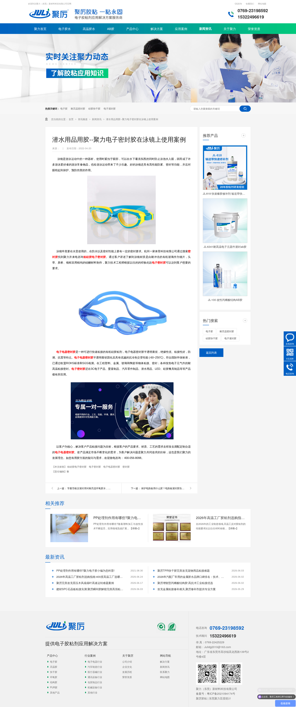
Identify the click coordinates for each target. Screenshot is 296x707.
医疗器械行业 (95, 672)
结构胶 (53, 682)
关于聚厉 (127, 655)
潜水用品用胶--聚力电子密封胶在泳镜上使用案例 (132, 119)
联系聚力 (165, 672)
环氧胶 (53, 677)
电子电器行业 (95, 661)
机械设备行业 (95, 687)
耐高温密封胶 (78, 108)
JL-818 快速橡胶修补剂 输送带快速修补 (225, 194)
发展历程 (127, 672)
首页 (71, 119)
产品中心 (132, 28)
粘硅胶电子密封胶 (94, 256)
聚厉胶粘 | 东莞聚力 (208, 698)
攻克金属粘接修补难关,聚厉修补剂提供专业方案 (186, 589)
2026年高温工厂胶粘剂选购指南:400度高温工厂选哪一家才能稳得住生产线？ (221, 517)
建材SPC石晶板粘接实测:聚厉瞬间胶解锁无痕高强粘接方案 (90, 589)
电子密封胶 (159, 262)
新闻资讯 (205, 28)
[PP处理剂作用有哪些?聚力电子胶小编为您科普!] (69, 528)
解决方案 (157, 28)
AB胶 (110, 28)
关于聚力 (230, 28)
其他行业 (92, 692)
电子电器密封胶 (66, 351)
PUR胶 (53, 687)
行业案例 (90, 655)
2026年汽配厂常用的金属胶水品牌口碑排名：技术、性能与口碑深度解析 (191, 577)
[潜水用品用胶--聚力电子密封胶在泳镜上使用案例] (49, 19)
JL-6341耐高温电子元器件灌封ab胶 (225, 247)
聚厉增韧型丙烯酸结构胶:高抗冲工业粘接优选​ (185, 583)
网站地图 (262, 3)
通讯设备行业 (95, 677)
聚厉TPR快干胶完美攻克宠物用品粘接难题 (183, 570)
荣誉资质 (254, 28)
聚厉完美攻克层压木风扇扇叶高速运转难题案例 (85, 583)
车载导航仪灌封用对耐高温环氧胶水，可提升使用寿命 (89, 488)
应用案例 (181, 28)
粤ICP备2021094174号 (221, 694)
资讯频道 (83, 119)
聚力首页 (40, 28)
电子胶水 (64, 28)
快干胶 (53, 672)
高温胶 (53, 666)
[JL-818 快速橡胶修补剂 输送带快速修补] (225, 167)
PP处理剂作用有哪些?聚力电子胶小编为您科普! (118, 517)
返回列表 (211, 353)
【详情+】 (135, 528)
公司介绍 (127, 661)
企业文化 (127, 666)
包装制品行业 (95, 682)
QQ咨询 (238, 3)
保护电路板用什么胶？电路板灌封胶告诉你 (163, 488)
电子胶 (63, 108)
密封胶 (126, 466)
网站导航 (165, 655)
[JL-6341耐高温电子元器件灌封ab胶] (225, 221)
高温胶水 (89, 28)
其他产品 (55, 692)
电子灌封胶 (110, 108)
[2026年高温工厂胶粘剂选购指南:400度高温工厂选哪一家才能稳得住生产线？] (172, 528)
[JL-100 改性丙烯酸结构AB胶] (225, 274)
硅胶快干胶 (94, 108)
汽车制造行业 (95, 666)
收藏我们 (250, 3)
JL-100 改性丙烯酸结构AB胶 (225, 300)
